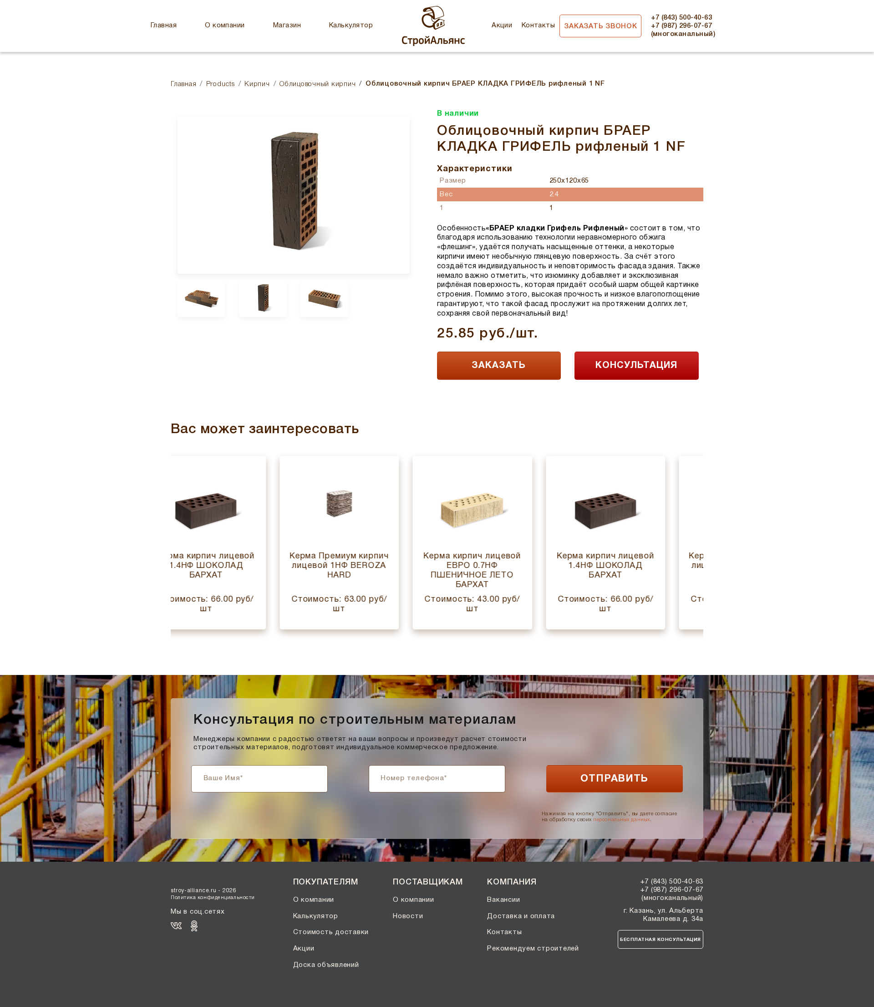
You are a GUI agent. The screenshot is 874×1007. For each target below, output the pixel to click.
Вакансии (503, 900)
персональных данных (621, 819)
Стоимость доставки (331, 932)
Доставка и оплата (521, 916)
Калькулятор (351, 25)
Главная (164, 25)
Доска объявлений (326, 965)
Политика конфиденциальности (213, 897)
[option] (294, 195)
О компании (225, 25)
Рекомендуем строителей (533, 949)
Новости (408, 916)
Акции (502, 25)
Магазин (287, 25)
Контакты (538, 25)
